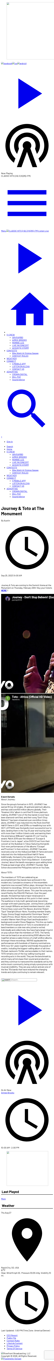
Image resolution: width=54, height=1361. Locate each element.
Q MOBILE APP (19, 363)
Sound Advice (18, 379)
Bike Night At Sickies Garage (25, 353)
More (3, 1198)
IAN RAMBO (17, 337)
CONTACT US (18, 369)
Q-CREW (11, 334)
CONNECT (11, 361)
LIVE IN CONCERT (20, 345)
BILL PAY (16, 377)
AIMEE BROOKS (19, 340)
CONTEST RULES (20, 355)
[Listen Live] (27, 92)
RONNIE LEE (18, 342)
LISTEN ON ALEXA (21, 366)
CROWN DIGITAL (19, 374)
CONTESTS (12, 350)
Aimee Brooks (7, 1092)
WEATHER (12, 358)
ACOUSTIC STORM (20, 348)
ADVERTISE (12, 371)
